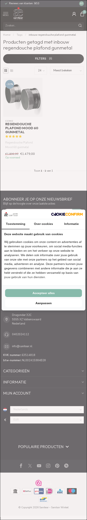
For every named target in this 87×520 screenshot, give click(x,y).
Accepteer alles (44, 293)
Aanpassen (43, 303)
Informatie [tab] (71, 223)
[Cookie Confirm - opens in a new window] (67, 214)
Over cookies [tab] (43, 223)
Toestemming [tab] (15, 223)
